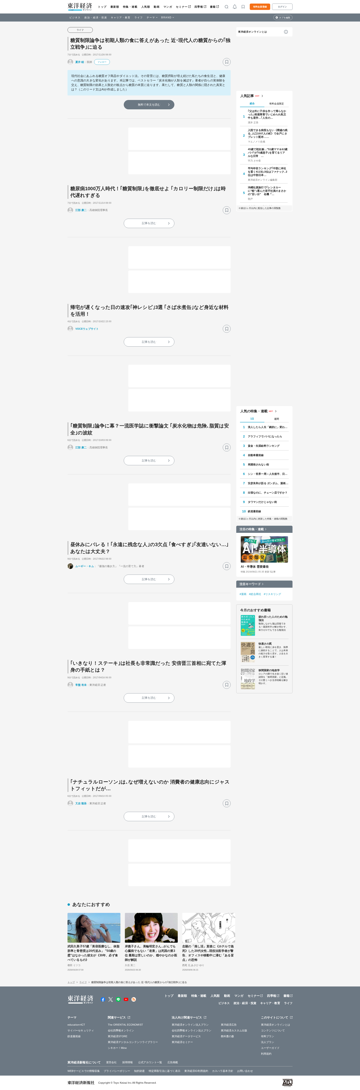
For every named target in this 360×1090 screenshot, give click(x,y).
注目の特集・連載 (252, 529)
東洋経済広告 (229, 1024)
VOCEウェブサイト (87, 328)
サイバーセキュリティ (81, 1030)
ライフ (138, 17)
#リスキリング (272, 594)
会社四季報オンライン (121, 1030)
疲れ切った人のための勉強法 (273, 618)
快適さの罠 (265, 643)
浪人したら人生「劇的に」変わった (268, 427)
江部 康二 (81, 210)
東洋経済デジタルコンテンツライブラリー (133, 1042)
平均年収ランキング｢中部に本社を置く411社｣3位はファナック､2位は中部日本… (267, 172)
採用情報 (127, 1062)
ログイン (282, 6)
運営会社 (111, 1062)
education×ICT (76, 1024)
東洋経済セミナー (182, 1042)
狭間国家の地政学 (269, 670)
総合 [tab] (252, 103)
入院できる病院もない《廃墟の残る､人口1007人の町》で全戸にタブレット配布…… (268, 133)
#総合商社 (255, 594)
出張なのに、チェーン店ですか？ (268, 492)
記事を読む (149, 223)
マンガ (168, 6)
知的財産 (139, 1070)
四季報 (198, 6)
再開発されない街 (258, 464)
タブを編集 (284, 17)
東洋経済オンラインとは (252, 31)
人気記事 (247, 96)
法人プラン (267, 1042)
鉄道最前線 (254, 511)
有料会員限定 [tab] (276, 103)
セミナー (182, 6)
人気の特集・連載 (254, 411)
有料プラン (267, 1036)
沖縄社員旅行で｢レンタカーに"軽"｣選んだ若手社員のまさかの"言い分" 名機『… (267, 191)
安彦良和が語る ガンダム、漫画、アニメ (268, 483)
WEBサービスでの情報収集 (84, 1070)
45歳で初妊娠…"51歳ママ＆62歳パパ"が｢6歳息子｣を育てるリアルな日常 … (267, 152)
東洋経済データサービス (186, 1036)
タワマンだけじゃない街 (262, 501)
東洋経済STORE (118, 1036)
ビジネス (75, 17)
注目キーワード (250, 584)
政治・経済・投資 (95, 17)
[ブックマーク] (227, 62)
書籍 (213, 6)
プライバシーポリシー (117, 1070)
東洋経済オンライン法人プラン (190, 1024)
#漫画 (243, 594)
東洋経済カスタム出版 (234, 1030)
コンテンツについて (273, 1030)
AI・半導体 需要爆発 (255, 566)
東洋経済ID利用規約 (196, 1070)
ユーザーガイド (270, 1047)
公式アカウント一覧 (150, 1062)
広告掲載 (172, 1062)
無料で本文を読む (149, 104)
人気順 (145, 6)
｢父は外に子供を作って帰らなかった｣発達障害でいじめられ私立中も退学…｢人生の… (267, 114)
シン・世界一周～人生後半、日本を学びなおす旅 (268, 473)
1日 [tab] (252, 418)
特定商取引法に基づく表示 (164, 1070)
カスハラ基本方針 (222, 1070)
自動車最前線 (256, 455)
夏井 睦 (79, 61)
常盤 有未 (81, 684)
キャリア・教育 (121, 17)
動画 (157, 6)
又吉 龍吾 (81, 803)
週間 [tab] (276, 419)
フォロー (102, 62)
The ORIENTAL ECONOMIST (125, 1024)
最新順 (114, 6)
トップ (102, 6)
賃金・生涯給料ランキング (264, 445)
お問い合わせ (245, 1070)
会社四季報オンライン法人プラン (192, 1030)
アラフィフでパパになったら (265, 436)
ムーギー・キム (84, 566)
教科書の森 (227, 1036)
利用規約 (266, 1053)
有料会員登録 (260, 6)
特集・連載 (130, 6)
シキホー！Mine (117, 1047)
